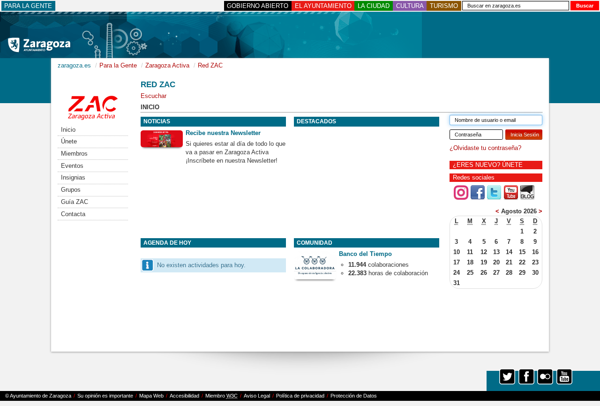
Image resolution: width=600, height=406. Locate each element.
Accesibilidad (184, 395)
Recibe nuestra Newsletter (223, 132)
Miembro (221, 395)
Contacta (73, 214)
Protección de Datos (353, 395)
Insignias (73, 177)
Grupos (71, 189)
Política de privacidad (300, 395)
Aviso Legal (257, 395)
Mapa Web (151, 395)
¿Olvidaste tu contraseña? (485, 147)
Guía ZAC (74, 201)
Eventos (72, 165)
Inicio (68, 129)
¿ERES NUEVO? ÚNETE (488, 164)
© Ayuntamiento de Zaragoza (38, 395)
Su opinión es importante (105, 395)
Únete (69, 141)
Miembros (74, 153)
